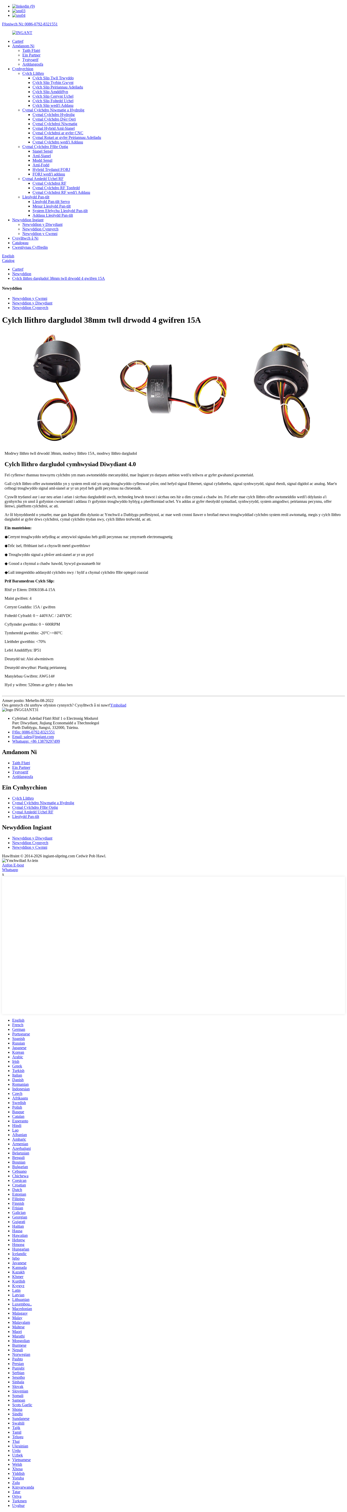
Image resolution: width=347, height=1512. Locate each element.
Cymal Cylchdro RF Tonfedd (56, 188)
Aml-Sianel (42, 156)
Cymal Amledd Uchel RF (43, 179)
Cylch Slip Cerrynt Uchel (53, 96)
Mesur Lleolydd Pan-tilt (52, 206)
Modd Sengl (42, 160)
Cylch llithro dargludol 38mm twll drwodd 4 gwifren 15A (58, 278)
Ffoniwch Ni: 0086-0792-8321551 (30, 24)
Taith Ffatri (31, 50)
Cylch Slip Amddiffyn (50, 92)
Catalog (8, 260)
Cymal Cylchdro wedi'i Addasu (58, 142)
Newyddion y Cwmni (39, 233)
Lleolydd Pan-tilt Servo (51, 201)
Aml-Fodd (41, 165)
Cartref (17, 41)
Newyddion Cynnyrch (40, 229)
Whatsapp (10, 870)
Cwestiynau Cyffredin (30, 247)
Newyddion (21, 274)
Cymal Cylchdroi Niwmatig (55, 124)
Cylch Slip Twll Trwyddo (53, 78)
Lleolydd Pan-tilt (35, 197)
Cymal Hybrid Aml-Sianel (54, 128)
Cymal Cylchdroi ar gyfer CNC (58, 133)
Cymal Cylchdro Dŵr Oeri (54, 119)
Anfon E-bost (13, 865)
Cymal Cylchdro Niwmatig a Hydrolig (53, 110)
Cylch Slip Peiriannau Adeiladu (58, 87)
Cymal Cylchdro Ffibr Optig (45, 146)
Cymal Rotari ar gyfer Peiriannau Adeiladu (67, 137)
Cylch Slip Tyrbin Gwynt (53, 82)
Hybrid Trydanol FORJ (51, 169)
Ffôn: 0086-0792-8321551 (33, 732)
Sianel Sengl (43, 151)
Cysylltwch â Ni (25, 238)
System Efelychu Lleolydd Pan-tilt (60, 211)
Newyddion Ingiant (27, 220)
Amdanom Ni (23, 46)
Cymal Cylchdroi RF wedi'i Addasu (61, 192)
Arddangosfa (32, 64)
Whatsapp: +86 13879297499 (36, 741)
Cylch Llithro (33, 73)
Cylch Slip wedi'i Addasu (53, 105)
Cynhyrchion (22, 69)
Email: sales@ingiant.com (33, 737)
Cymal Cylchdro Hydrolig (54, 114)
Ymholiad (118, 705)
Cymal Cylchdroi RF (49, 183)
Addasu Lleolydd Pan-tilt (53, 215)
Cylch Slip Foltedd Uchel (53, 101)
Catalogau (20, 243)
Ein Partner (31, 55)
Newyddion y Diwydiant (42, 224)
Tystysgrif (30, 59)
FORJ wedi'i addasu (49, 174)
